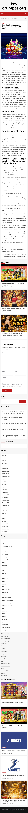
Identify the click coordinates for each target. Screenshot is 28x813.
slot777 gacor (5, 611)
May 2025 (4, 487)
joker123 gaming (5, 641)
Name (4, 371)
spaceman (4, 619)
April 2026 (4, 463)
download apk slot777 (7, 546)
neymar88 (4, 557)
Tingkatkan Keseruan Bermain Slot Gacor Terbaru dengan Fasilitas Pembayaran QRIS (15, 254)
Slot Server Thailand (7, 605)
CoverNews (20, 809)
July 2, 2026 (9, 803)
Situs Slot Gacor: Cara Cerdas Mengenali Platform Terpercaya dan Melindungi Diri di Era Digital (13, 412)
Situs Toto (4, 567)
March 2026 (5, 465)
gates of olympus (5, 658)
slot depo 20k (5, 581)
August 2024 (5, 510)
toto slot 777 (4, 643)
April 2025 (4, 489)
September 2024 (6, 508)
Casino (3, 543)
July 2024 (4, 513)
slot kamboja (5, 592)
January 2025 (5, 497)
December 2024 (6, 500)
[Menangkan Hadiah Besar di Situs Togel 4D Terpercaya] (14, 273)
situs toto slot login (5, 663)
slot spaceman (4, 654)
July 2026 (4, 455)
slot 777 (4, 573)
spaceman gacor (6, 621)
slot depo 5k (5, 584)
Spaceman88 (5, 624)
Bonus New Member (6, 540)
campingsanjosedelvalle (8, 67)
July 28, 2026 (9, 286)
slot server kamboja (6, 597)
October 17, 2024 (10, 31)
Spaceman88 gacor (6, 627)
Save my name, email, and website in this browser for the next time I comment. (12, 385)
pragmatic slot (4, 670)
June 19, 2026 (9, 311)
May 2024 (4, 518)
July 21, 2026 (9, 753)
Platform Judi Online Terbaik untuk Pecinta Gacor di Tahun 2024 (13, 249)
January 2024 (5, 523)
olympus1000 (5, 559)
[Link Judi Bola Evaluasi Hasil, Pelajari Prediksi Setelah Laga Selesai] (14, 765)
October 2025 (5, 473)
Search (3, 396)
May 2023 (4, 531)
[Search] (26, 14)
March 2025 (5, 492)
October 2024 (5, 505)
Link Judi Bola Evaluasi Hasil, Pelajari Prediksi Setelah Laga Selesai (12, 430)
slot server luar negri (7, 603)
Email (16, 371)
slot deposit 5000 (5, 636)
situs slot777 (5, 565)
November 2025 (6, 471)
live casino (4, 551)
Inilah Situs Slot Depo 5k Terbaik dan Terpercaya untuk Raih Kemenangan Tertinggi (13, 436)
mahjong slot (5, 554)
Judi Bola (4, 549)
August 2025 (5, 479)
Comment (5, 352)
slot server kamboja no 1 (7, 600)
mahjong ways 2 (4, 651)
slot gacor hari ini (6, 589)
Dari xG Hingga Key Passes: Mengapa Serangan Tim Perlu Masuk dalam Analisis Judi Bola (14, 424)
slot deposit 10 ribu (5, 633)
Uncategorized (5, 630)
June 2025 (4, 484)
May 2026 (4, 460)
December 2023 (6, 526)
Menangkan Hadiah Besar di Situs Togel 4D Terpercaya (12, 418)
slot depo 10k (5, 578)
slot (2, 661)
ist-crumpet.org (14, 6)
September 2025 (6, 476)
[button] (2, 14)
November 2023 (6, 529)
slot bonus (3, 656)
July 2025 (4, 481)
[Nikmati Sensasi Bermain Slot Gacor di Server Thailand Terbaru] (14, 298)
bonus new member (5, 638)
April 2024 (4, 521)
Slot (3, 23)
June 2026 (4, 458)
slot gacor (4, 586)
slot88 (3, 613)
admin (4, 31)
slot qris (4, 594)
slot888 (4, 616)
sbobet (3, 562)
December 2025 (6, 468)
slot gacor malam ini (5, 666)
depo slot (3, 645)
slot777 (4, 608)
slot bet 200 (5, 576)
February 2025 (5, 494)
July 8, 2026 (9, 778)
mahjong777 (4, 648)
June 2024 (4, 516)
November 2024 (6, 502)
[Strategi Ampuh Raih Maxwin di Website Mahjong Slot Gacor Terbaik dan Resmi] (14, 323)
